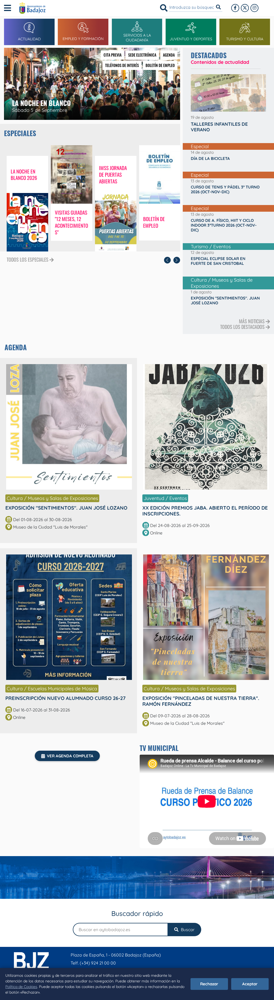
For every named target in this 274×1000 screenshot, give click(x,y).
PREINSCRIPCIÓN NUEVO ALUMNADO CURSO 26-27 (65, 698)
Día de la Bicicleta (210, 158)
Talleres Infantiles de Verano (219, 126)
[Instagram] (254, 8)
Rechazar (209, 983)
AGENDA (169, 55)
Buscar (187, 929)
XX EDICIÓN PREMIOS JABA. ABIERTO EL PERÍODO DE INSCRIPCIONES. (205, 511)
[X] (245, 8)
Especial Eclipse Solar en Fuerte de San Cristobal (218, 261)
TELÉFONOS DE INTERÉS (122, 65)
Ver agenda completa (70, 755)
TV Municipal (159, 748)
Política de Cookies (21, 986)
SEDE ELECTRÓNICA (142, 55)
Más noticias (252, 321)
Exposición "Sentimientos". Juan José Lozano (225, 300)
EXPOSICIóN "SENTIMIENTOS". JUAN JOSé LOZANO (66, 508)
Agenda (16, 347)
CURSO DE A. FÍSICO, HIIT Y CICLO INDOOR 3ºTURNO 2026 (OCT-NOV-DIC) (224, 225)
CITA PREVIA (112, 55)
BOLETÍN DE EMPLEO (160, 65)
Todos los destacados (243, 326)
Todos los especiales (28, 260)
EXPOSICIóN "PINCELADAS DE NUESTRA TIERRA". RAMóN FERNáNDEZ (200, 701)
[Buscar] (164, 8)
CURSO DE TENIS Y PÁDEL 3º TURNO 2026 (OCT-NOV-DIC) (225, 189)
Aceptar (250, 983)
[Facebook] (235, 8)
